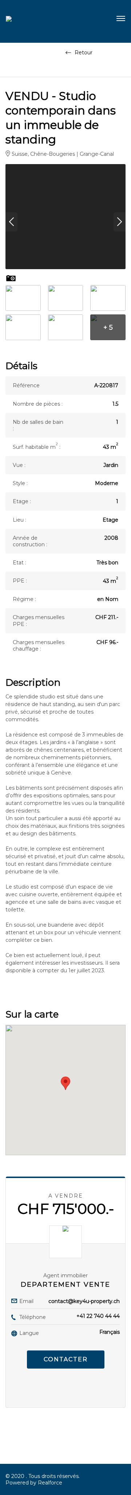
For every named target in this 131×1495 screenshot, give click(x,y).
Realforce (50, 1482)
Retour (82, 52)
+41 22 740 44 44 (98, 1316)
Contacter (66, 1359)
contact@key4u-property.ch (84, 1301)
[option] (65, 216)
